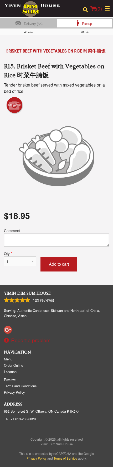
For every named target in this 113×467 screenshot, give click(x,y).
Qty (8, 253)
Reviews (10, 379)
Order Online (13, 365)
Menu (8, 358)
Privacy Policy (14, 392)
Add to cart (59, 264)
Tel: (20, 418)
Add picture (15, 105)
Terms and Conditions (20, 385)
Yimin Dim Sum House (27, 293)
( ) (99, 8)
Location (10, 371)
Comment (12, 230)
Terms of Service (65, 458)
